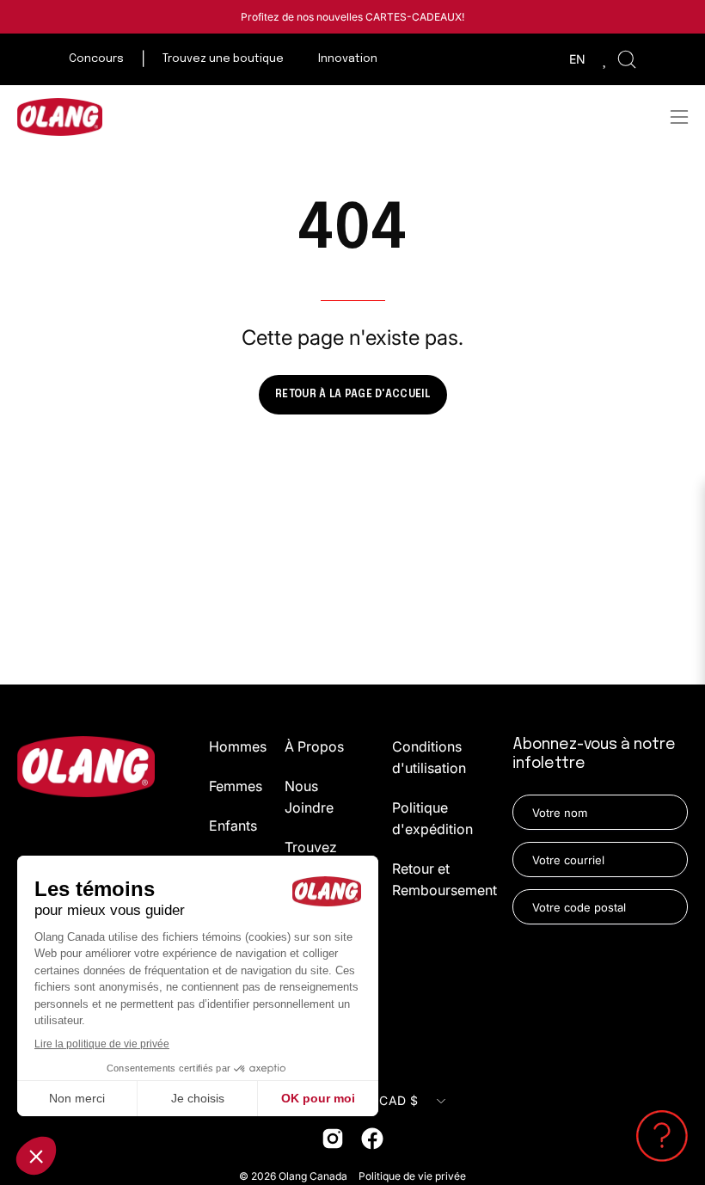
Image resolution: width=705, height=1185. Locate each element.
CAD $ (398, 1100)
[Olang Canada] (60, 117)
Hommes (238, 746)
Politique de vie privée (412, 1176)
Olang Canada (314, 1176)
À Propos (314, 746)
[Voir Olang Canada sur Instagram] (333, 1138)
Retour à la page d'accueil (352, 395)
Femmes (235, 786)
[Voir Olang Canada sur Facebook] (372, 1138)
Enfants (233, 825)
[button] (627, 59)
